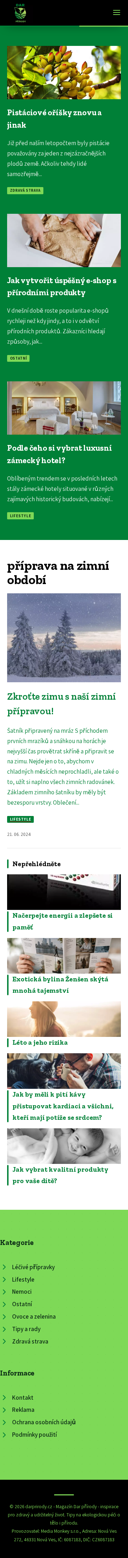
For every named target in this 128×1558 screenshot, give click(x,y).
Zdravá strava (25, 190)
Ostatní (18, 358)
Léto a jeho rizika (40, 1042)
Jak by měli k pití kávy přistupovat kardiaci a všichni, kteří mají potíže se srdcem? (62, 1106)
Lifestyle (20, 515)
